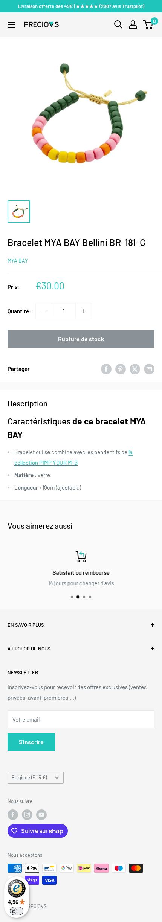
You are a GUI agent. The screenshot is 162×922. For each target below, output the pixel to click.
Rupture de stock (81, 338)
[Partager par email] (149, 368)
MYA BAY (18, 260)
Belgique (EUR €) (29, 777)
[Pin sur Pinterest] (120, 368)
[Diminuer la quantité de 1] (44, 311)
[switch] (16, 911)
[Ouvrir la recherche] (118, 24)
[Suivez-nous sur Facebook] (13, 814)
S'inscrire (31, 741)
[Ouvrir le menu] (11, 25)
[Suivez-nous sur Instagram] (27, 814)
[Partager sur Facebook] (106, 368)
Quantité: (19, 311)
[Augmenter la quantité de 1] (84, 311)
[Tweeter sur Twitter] (135, 368)
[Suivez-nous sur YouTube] (41, 814)
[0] (148, 24)
